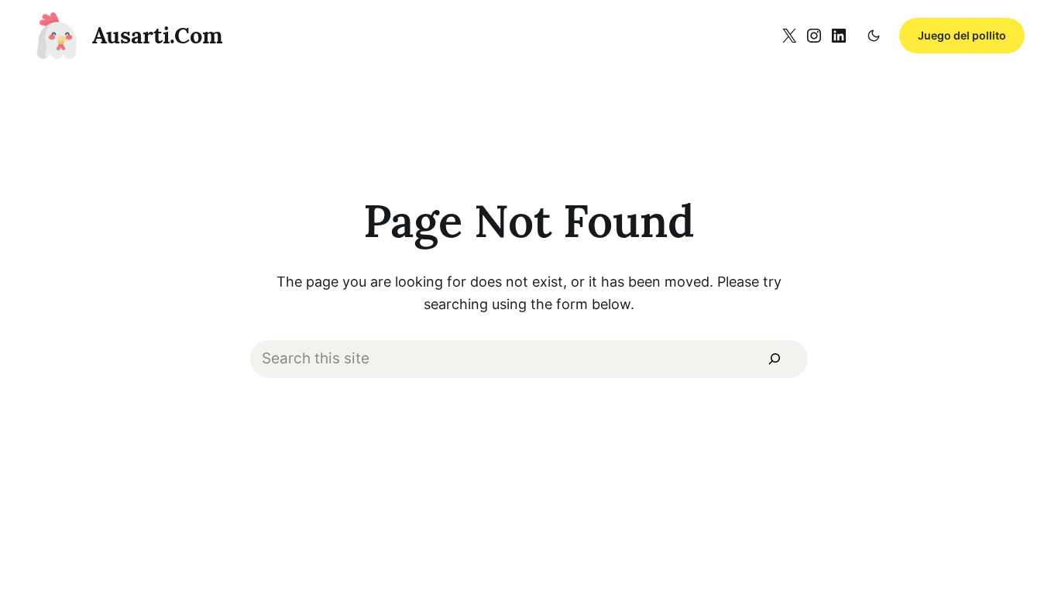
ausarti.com (157, 35)
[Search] (774, 359)
